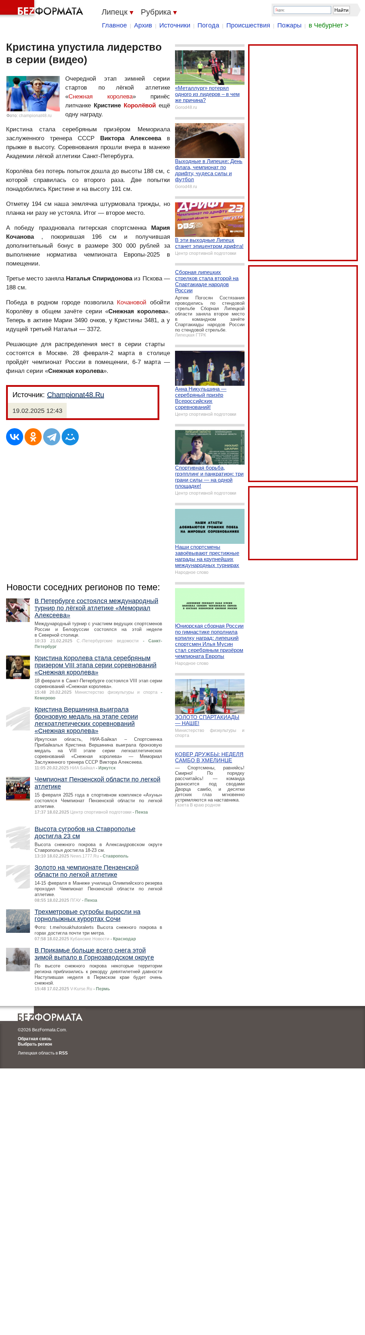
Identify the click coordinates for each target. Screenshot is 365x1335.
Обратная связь (34, 1038)
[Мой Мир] (70, 436)
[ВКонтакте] (14, 436)
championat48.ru (35, 115)
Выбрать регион (35, 1044)
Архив (143, 25)
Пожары (289, 25)
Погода (208, 25)
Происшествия (248, 25)
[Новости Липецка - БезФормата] (43, 9)
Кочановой (131, 302)
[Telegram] (51, 436)
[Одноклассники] (33, 436)
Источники (174, 25)
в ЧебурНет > (329, 25)
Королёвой (140, 105)
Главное (114, 25)
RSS (63, 1053)
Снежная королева (100, 96)
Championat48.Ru (75, 395)
